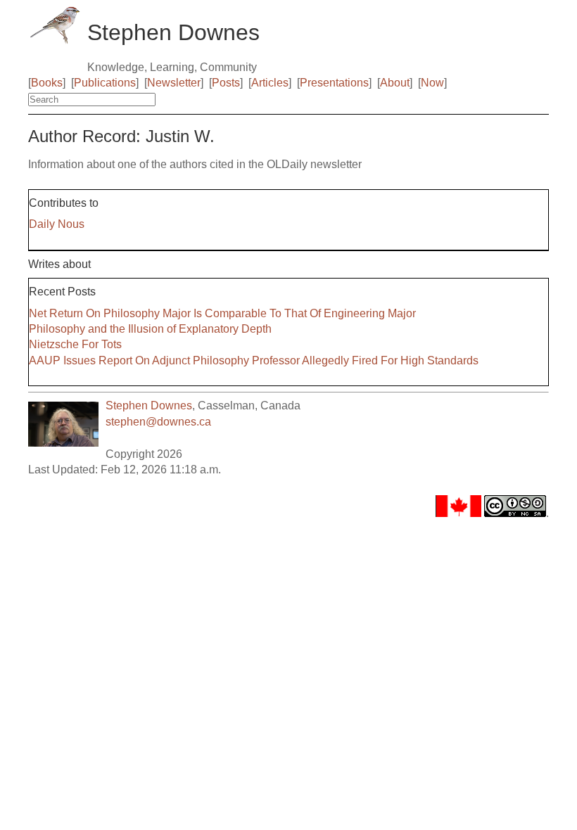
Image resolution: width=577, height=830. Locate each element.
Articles (269, 83)
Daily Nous (56, 224)
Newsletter (174, 83)
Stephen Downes (149, 405)
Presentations (334, 83)
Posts (226, 83)
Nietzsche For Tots (75, 344)
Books (47, 83)
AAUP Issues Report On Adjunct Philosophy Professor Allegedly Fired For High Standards (253, 360)
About (395, 83)
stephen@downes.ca (158, 422)
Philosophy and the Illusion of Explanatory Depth (150, 329)
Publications (105, 83)
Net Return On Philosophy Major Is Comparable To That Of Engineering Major (222, 313)
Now (432, 83)
